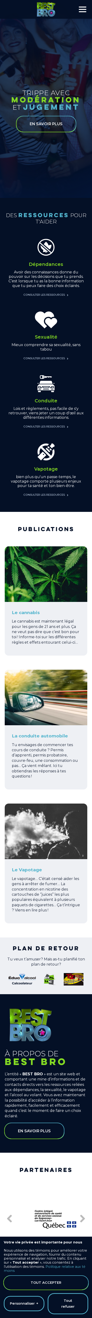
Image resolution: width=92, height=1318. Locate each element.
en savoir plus (46, 124)
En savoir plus (34, 1131)
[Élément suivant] (82, 1219)
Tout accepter (46, 1282)
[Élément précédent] (10, 1219)
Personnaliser (24, 1303)
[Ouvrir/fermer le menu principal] (82, 9)
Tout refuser (68, 1304)
